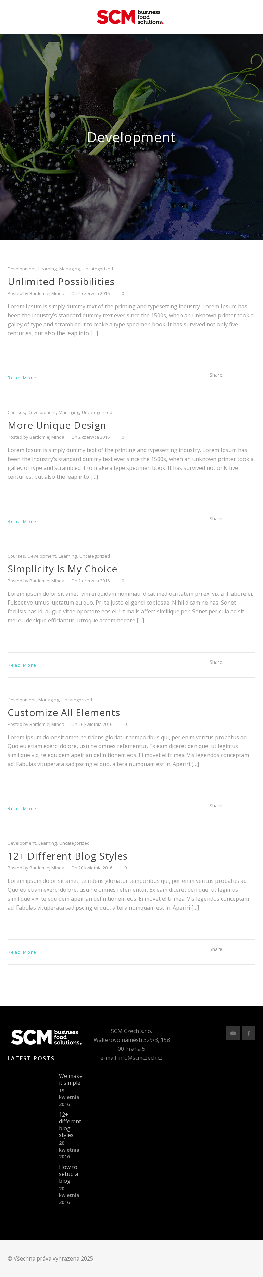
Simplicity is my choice (62, 568)
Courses (16, 412)
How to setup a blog (68, 1174)
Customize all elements (64, 712)
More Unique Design (57, 424)
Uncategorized (98, 269)
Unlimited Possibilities (61, 281)
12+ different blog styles (68, 855)
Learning (47, 269)
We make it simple (71, 1079)
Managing (69, 269)
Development (22, 269)
